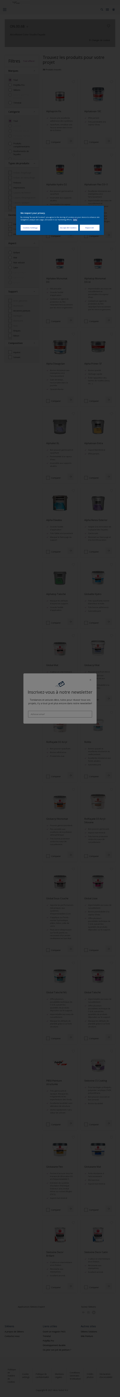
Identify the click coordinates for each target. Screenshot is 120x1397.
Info (75, 220)
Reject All (89, 228)
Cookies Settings (30, 228)
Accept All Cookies (68, 228)
